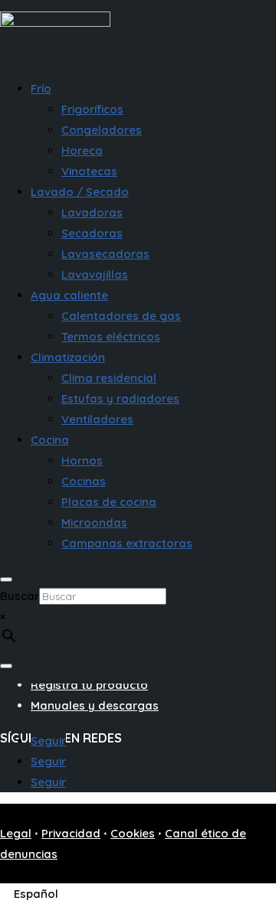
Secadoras (92, 233)
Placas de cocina (108, 501)
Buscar (19, 596)
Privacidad (70, 833)
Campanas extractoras (126, 543)
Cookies (132, 833)
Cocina (50, 439)
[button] (38, 893)
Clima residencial (108, 377)
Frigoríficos (92, 109)
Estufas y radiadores (120, 398)
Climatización (68, 357)
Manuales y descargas (95, 705)
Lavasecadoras (105, 253)
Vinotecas (89, 171)
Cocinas (83, 481)
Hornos (82, 460)
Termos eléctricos (110, 336)
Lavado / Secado (80, 191)
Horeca (82, 150)
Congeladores (101, 129)
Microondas (94, 522)
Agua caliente (69, 295)
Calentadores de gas (121, 315)
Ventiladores (97, 419)
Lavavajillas (94, 274)
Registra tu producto (89, 684)
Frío (41, 88)
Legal (15, 833)
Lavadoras (92, 212)
